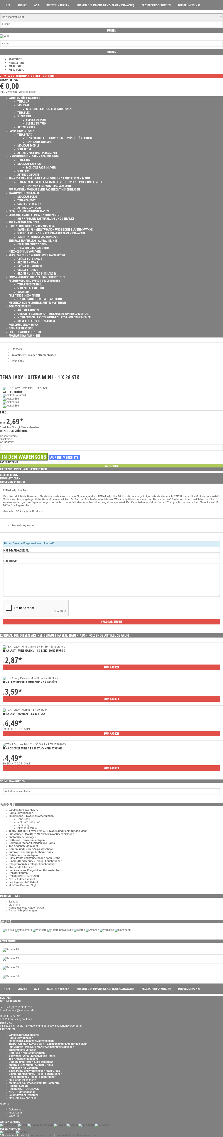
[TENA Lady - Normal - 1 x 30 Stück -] (26, 709)
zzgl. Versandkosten (24, 91)
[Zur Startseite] (5, 35)
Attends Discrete (27, 828)
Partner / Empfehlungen (23, 910)
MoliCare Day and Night (23, 885)
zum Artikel (111, 667)
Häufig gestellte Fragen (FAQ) (26, 907)
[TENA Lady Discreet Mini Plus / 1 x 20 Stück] (30, 678)
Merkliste (15, 66)
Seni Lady (23, 825)
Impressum (15, 1112)
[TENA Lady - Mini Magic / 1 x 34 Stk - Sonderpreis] (34, 646)
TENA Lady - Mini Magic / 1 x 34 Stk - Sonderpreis (34, 650)
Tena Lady (23, 819)
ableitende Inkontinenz (22, 867)
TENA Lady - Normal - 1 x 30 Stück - (25, 714)
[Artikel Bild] (11, 949)
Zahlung (14, 901)
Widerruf (14, 1115)
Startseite (15, 59)
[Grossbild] (25, 388)
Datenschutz (16, 1109)
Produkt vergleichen (23, 525)
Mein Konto (16, 69)
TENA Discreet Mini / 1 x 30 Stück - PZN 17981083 (32, 748)
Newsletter (16, 63)
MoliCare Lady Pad (28, 822)
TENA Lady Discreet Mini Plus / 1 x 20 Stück (30, 682)
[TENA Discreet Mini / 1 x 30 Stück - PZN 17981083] (34, 744)
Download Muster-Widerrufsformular (76, 1135)
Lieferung (14, 904)
